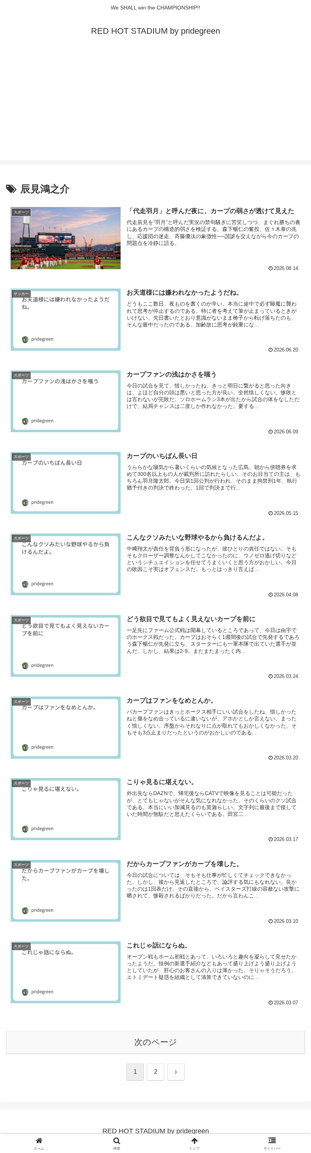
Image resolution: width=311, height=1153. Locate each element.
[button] (287, 1021)
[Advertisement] (155, 107)
